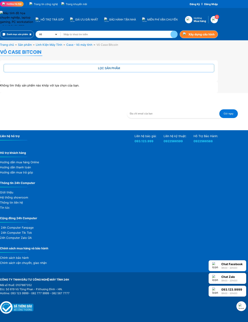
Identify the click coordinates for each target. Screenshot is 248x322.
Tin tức (5, 207)
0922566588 (203, 141)
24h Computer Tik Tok (16, 232)
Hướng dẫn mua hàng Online (19, 162)
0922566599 (173, 141)
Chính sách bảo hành (14, 258)
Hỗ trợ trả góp (52, 19)
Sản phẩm (25, 44)
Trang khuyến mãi (76, 4)
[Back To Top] (241, 306)
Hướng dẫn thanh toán (15, 167)
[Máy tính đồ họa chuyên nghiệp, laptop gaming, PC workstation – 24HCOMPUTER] (16, 26)
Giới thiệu (6, 192)
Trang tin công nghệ (46, 4)
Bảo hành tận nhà (122, 19)
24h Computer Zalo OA (16, 238)
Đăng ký (195, 4)
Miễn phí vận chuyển (162, 19)
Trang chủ (7, 44)
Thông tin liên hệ (11, 202)
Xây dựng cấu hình (201, 34)
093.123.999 (144, 141)
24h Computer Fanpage (17, 227)
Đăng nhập (211, 4)
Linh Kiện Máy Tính (49, 44)
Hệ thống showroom (14, 197)
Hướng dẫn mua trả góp (16, 172)
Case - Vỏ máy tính (79, 44)
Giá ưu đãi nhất (86, 19)
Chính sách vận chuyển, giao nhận (23, 263)
